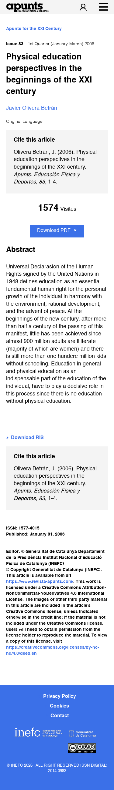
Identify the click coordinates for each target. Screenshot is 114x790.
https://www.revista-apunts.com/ (39, 582)
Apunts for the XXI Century (34, 29)
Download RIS (27, 437)
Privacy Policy (59, 696)
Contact (59, 716)
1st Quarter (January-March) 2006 (50, 44)
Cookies (59, 706)
